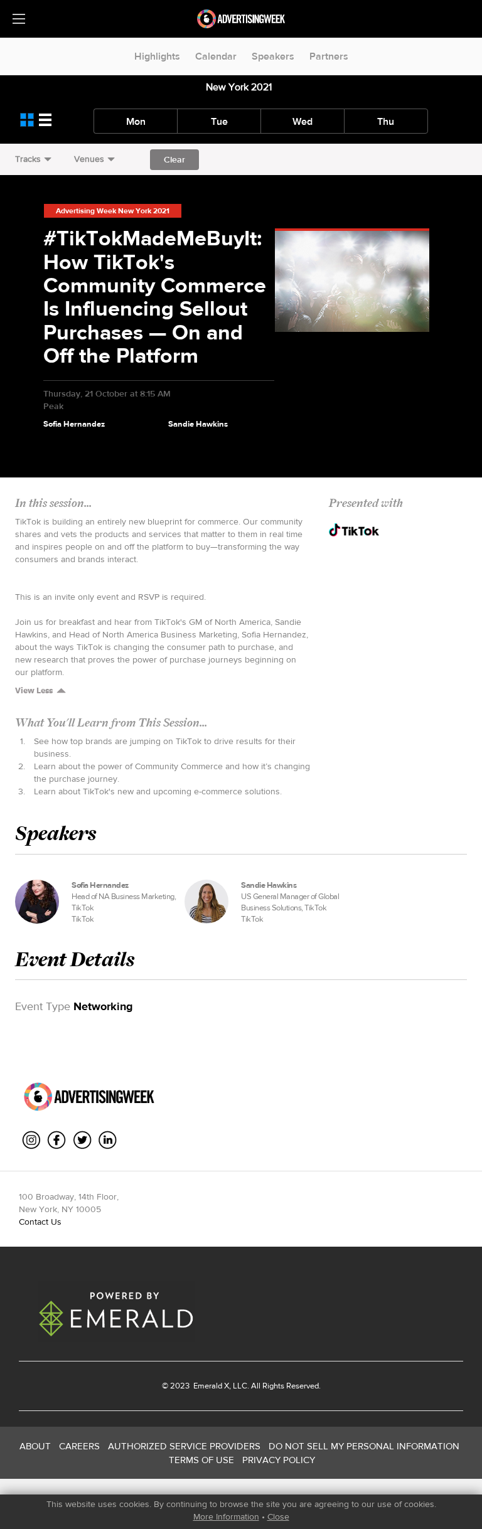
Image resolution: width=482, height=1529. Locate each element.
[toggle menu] (18, 18)
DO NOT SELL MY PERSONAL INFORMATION (364, 1446)
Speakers (273, 56)
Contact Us (40, 1222)
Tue (219, 121)
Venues (89, 159)
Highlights (157, 56)
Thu (385, 121)
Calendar (216, 56)
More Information (226, 1516)
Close (278, 1516)
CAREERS (79, 1446)
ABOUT (35, 1446)
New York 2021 (239, 87)
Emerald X (210, 1385)
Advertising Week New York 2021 (112, 210)
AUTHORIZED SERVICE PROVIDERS (184, 1446)
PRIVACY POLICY (278, 1459)
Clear (174, 159)
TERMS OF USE (201, 1459)
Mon (136, 121)
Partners (328, 56)
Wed (302, 121)
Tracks (28, 159)
